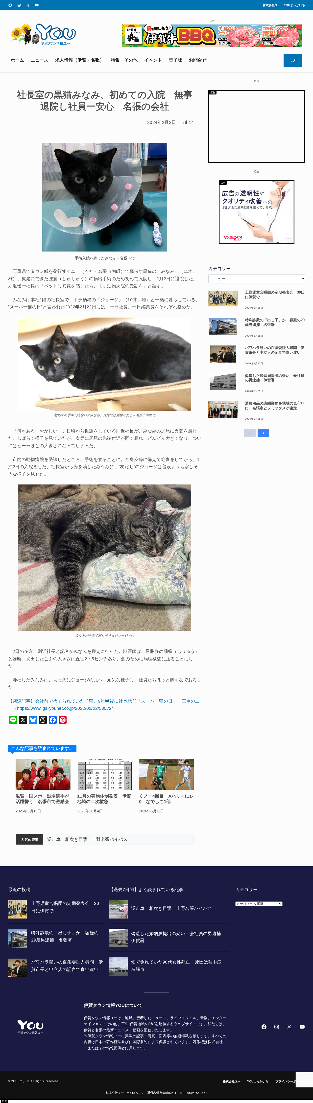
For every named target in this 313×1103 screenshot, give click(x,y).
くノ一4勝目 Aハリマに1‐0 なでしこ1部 (166, 799)
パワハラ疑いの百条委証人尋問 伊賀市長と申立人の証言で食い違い (274, 349)
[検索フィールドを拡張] (293, 60)
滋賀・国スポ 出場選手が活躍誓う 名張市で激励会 (42, 799)
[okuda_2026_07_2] (212, 45)
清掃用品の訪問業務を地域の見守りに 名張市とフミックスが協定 (274, 405)
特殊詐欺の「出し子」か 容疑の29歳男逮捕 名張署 (275, 322)
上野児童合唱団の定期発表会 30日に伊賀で (275, 294)
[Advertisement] (256, 125)
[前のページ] (250, 433)
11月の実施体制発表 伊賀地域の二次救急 (104, 799)
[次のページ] (263, 433)
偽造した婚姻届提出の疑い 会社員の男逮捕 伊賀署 (144, 839)
